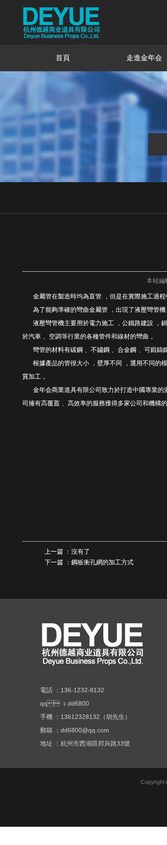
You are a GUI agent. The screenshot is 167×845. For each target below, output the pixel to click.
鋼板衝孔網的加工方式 (102, 562)
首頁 (63, 57)
